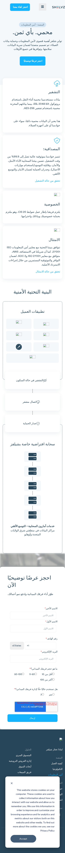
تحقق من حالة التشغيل (47, 180)
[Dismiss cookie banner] (11, 784)
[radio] (47, 674)
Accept (23, 838)
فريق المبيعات (24, 772)
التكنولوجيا (57, 769)
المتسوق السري (23, 755)
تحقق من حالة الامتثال (48, 271)
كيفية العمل (56, 763)
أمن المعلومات (55, 775)
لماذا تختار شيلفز (54, 749)
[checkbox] (32, 677)
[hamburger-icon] (42, 7)
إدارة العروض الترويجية (20, 761)
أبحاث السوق (25, 766)
